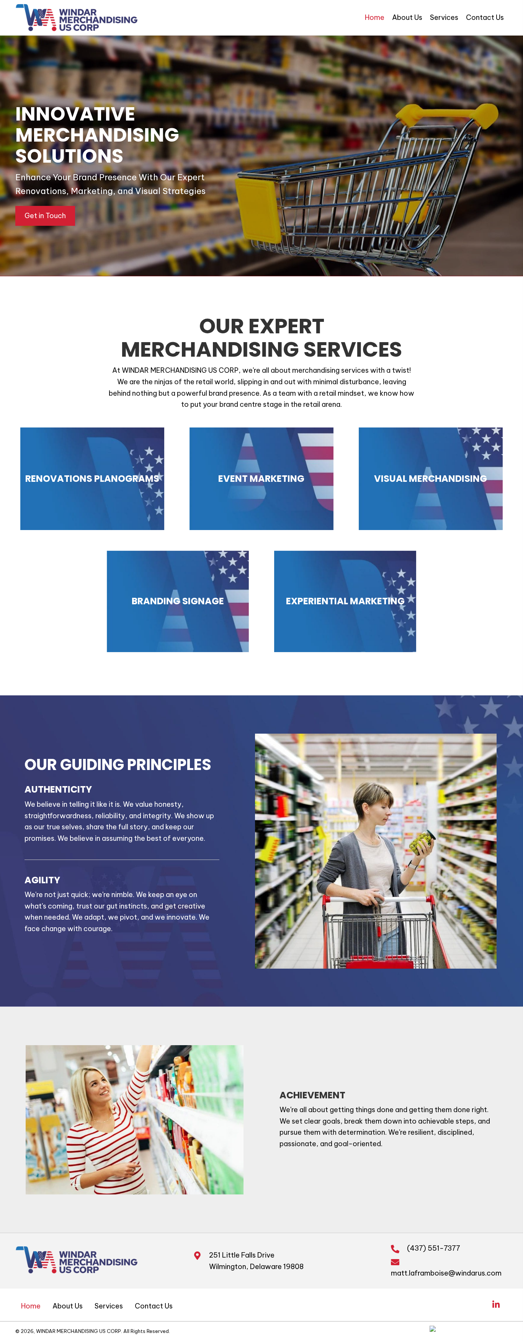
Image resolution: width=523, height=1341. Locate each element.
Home (31, 1306)
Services (109, 1306)
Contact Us (154, 1306)
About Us (67, 1306)
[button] (45, 216)
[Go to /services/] (92, 478)
